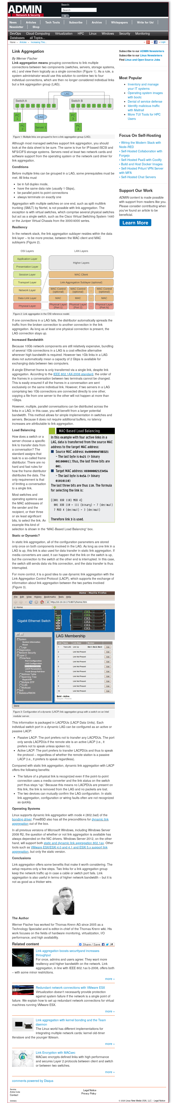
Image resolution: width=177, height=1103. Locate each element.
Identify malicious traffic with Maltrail (144, 108)
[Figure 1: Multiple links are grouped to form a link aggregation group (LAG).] (63, 110)
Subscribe (75, 22)
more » (110, 978)
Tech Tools (52, 22)
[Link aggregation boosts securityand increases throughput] (23, 957)
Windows (108, 33)
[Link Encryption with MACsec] (23, 1058)
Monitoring (142, 33)
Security (124, 33)
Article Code (15, 1092)
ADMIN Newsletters (152, 51)
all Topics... (37, 38)
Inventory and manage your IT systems (143, 86)
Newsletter (16, 27)
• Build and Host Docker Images (141, 164)
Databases (17, 38)
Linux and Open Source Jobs (142, 60)
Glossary (13, 1101)
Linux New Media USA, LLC (139, 1100)
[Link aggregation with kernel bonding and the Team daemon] (23, 1024)
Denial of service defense (145, 101)
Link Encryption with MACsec (55, 1052)
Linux (92, 33)
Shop (36, 27)
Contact (14, 1095)
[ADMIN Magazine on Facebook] (155, 41)
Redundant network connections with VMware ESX (70, 987)
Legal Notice (89, 1090)
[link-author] (63, 900)
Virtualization (64, 33)
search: (65, 4)
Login (163, 41)
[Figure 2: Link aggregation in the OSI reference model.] (63, 278)
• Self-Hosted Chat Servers (137, 177)
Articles (31, 22)
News (13, 22)
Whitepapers (119, 22)
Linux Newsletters (151, 55)
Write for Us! (145, 22)
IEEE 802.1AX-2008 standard (73, 374)
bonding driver (22, 819)
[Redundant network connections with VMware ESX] (23, 989)
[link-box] (82, 475)
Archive (97, 22)
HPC (81, 33)
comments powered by (32, 1080)
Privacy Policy (88, 1093)
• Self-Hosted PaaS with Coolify (140, 160)
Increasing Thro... (39, 42)
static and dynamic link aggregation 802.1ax (74, 843)
